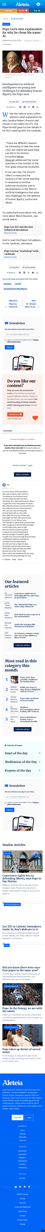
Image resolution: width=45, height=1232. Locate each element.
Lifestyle (5, 19)
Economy (7, 284)
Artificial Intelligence (12, 904)
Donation (22, 1164)
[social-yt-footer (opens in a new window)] (16, 1187)
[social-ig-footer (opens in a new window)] (29, 1187)
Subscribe (8, 10)
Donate (21, 10)
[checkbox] (5, 340)
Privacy (22, 1224)
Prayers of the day (18, 770)
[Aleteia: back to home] (23, 4)
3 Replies (7, 559)
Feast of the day (16, 753)
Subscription (22, 1161)
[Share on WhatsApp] (38, 107)
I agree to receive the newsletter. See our (23, 341)
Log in (30, 465)
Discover (22, 1140)
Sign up (9, 347)
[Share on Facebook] (20, 107)
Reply (14, 559)
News (22, 1130)
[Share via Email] (33, 107)
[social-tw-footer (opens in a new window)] (25, 1187)
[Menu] (7, 4)
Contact (23, 1216)
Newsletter (22, 1151)
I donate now (14, 414)
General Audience (11, 986)
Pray (35, 10)
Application (22, 1154)
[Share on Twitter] (29, 107)
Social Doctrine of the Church (15, 289)
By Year (22, 1178)
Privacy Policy (22, 1220)
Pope (7, 945)
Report (20, 559)
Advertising (22, 1168)
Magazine (22, 1158)
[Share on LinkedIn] (25, 107)
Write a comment (22, 474)
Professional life (17, 19)
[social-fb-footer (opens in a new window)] (20, 1187)
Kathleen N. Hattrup (31, 40)
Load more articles (23, 645)
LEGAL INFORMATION (22, 1207)
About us (22, 1203)
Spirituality (22, 1137)
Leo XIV (18, 284)
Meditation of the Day (21, 762)
